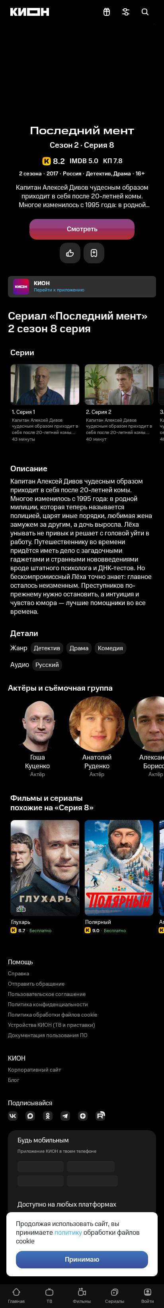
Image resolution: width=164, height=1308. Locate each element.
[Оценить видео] (70, 253)
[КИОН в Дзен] (85, 1116)
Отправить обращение (36, 984)
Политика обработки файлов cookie (52, 1015)
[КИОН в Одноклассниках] (50, 1116)
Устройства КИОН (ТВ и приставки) (51, 1025)
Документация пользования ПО (48, 1035)
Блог (14, 1080)
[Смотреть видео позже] (94, 253)
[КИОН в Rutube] (103, 1116)
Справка (18, 973)
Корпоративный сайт (34, 1070)
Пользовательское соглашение (47, 994)
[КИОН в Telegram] (68, 1116)
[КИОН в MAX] (32, 1116)
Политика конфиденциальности (48, 1004)
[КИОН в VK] (15, 1116)
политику (68, 1233)
